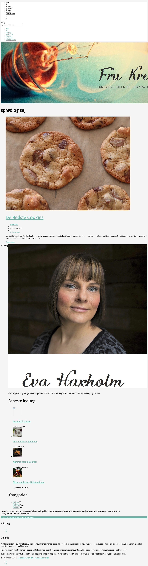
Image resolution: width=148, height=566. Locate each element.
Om (7, 4)
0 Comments (15, 232)
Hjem (7, 2)
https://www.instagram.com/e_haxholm (17, 517)
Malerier (8, 6)
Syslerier (8, 12)
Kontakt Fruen (10, 14)
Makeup (8, 10)
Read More (10, 242)
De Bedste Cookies (24, 217)
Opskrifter (9, 8)
